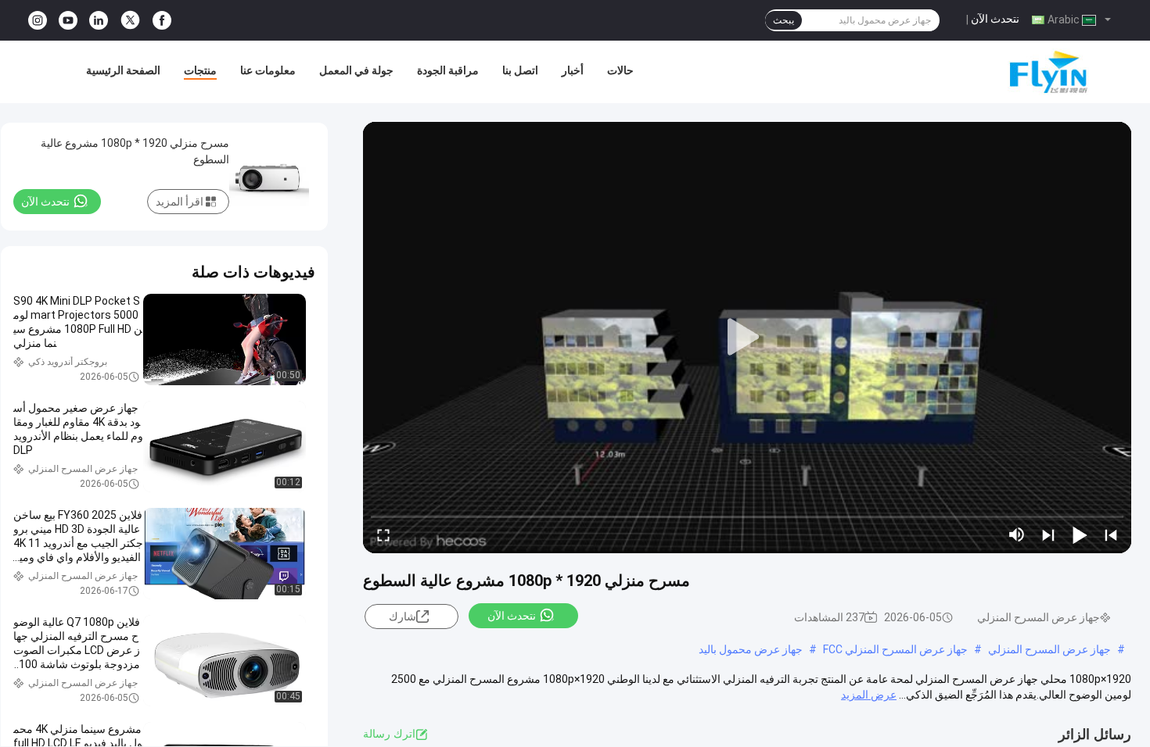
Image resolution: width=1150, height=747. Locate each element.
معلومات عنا (268, 70)
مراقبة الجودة (448, 70)
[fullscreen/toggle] (383, 534)
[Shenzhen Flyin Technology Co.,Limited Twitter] (130, 20)
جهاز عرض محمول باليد (751, 649)
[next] (1048, 534)
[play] (747, 337)
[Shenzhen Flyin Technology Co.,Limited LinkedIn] (98, 20)
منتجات (200, 70)
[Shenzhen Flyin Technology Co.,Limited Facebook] (162, 20)
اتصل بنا (520, 70)
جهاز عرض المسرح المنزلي (1049, 649)
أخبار (573, 70)
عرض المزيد (869, 694)
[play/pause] (1079, 534)
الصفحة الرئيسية (123, 70)
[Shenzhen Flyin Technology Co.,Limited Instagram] (37, 20)
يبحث (783, 20)
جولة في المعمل (356, 70)
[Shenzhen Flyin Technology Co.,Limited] (1025, 71)
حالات (620, 70)
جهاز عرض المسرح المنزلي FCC (895, 649)
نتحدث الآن (995, 19)
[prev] (1111, 534)
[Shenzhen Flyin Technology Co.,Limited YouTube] (68, 20)
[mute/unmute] (1017, 534)
